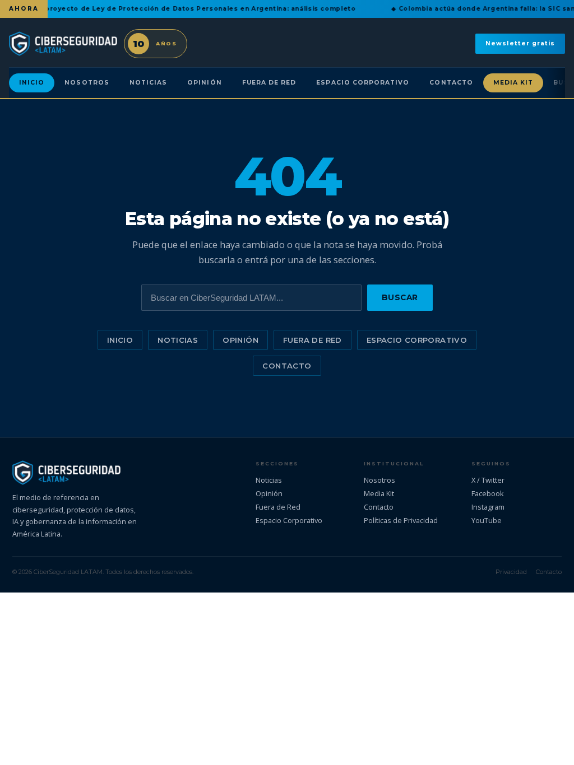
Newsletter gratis (520, 43)
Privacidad (511, 572)
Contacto (451, 82)
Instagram (487, 507)
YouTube (486, 520)
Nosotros (86, 82)
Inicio (31, 82)
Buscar (400, 297)
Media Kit (513, 82)
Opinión (204, 82)
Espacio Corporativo (362, 82)
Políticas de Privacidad (401, 520)
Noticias (148, 82)
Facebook (487, 493)
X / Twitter (487, 480)
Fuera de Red (269, 82)
